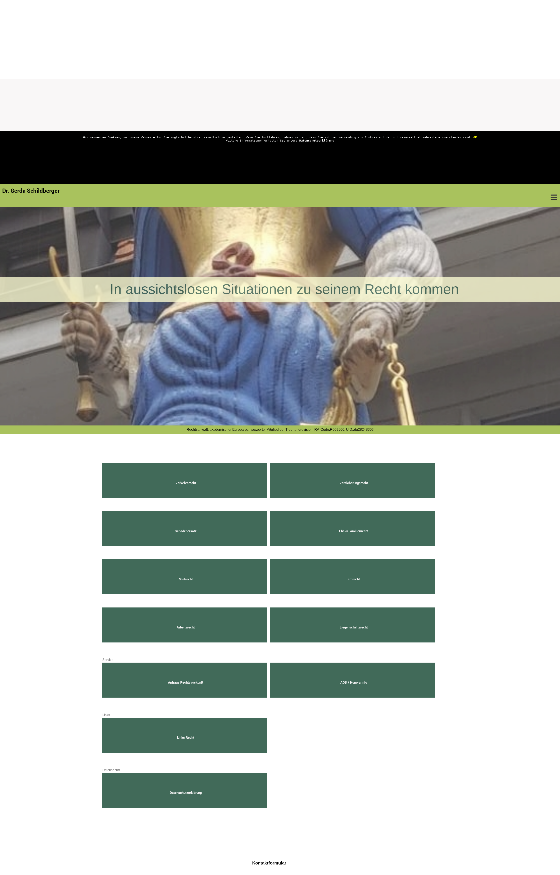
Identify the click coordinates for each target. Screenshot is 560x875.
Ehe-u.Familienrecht (353, 531)
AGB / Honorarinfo (353, 682)
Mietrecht (186, 579)
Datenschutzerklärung (316, 140)
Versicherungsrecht (354, 483)
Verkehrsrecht (185, 483)
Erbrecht (354, 579)
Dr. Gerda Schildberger (31, 190)
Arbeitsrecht (186, 627)
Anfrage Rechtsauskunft (185, 682)
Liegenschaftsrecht (354, 627)
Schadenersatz (186, 531)
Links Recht (185, 737)
